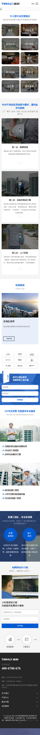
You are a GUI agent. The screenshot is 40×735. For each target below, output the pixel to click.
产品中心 (5, 697)
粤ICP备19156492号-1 (19, 720)
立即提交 (20, 400)
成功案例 (5, 706)
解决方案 (5, 702)
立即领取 (20, 626)
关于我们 (5, 693)
